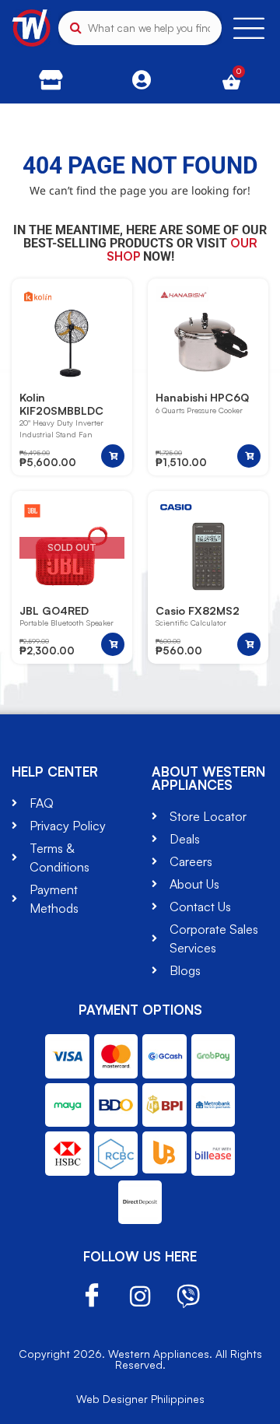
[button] (112, 456)
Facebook (91, 1296)
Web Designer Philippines (140, 1398)
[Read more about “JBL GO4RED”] (112, 644)
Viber (188, 1296)
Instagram (140, 1296)
